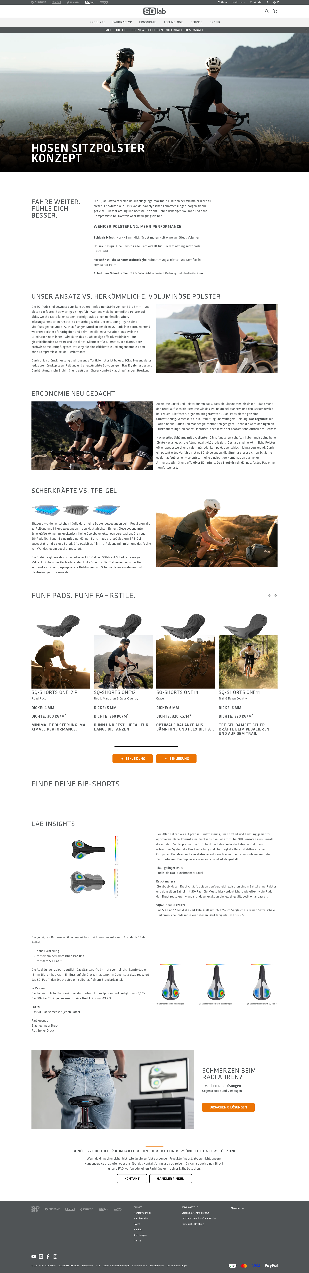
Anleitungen (140, 1235)
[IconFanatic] (73, 2)
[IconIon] (56, 2)
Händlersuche (238, 2)
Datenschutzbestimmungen (116, 1265)
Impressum (87, 1265)
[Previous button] (270, 596)
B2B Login (222, 2)
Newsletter (237, 1208)
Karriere (138, 1229)
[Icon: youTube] (33, 1256)
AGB (98, 1265)
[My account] (267, 2)
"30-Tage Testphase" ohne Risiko (199, 1218)
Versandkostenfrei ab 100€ (196, 1212)
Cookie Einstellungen (177, 1265)
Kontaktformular (142, 1212)
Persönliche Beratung (193, 1224)
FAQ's (137, 1224)
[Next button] (275, 596)
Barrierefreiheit (139, 1265)
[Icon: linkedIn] (41, 1256)
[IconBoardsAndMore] (35, 1209)
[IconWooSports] (104, 2)
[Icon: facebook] (48, 1256)
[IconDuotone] (38, 2)
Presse (137, 1240)
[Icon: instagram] (55, 1256)
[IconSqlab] (89, 2)
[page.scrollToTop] (304, 1264)
